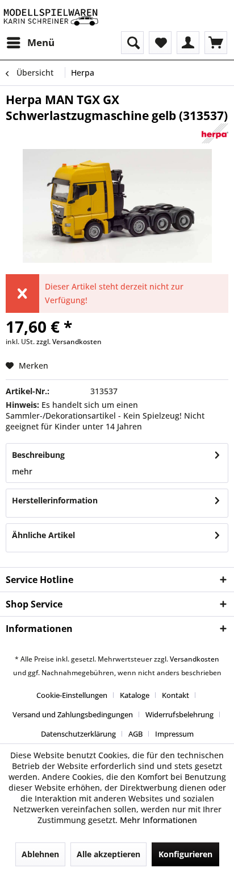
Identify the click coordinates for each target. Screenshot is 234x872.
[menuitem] (30, 42)
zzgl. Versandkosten (69, 341)
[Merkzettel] (160, 42)
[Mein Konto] (188, 42)
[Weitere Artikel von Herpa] (215, 133)
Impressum (174, 734)
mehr (22, 471)
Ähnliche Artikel (43, 535)
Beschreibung (38, 454)
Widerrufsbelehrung (179, 714)
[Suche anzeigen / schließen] (132, 42)
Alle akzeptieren (108, 854)
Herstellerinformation (55, 500)
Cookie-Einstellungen (71, 695)
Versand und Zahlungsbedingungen (72, 714)
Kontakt (175, 695)
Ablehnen (40, 854)
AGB (135, 734)
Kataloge (134, 695)
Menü (41, 42)
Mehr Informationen (158, 820)
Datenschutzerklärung (78, 734)
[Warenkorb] (215, 42)
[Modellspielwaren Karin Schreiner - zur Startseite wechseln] (50, 16)
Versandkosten (194, 659)
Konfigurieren (185, 854)
